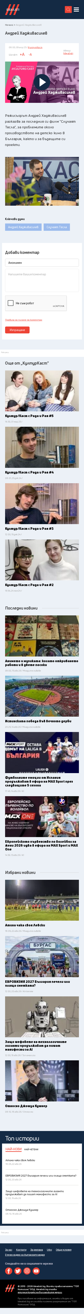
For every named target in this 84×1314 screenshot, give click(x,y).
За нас (8, 1249)
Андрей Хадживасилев (23, 227)
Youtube (36, 1271)
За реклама (36, 1249)
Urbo (49, 1249)
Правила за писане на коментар (23, 319)
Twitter (17, 1271)
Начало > (10, 24)
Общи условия (63, 1249)
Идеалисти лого (12, 9)
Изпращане (17, 330)
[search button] (68, 9)
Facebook (8, 1271)
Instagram (27, 1271)
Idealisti (10, 1288)
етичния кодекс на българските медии (40, 1292)
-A (30, 54)
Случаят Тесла (57, 227)
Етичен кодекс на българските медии (25, 1254)
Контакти (21, 1249)
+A (22, 54)
